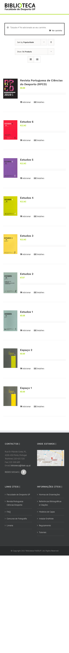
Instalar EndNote (46, 518)
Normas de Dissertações (49, 494)
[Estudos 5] (10, 168)
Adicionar (26, 102)
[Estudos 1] (10, 321)
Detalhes (40, 102)
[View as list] (37, 59)
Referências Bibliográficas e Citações (50, 503)
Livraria (10, 525)
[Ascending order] (51, 42)
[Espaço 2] (10, 358)
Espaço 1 (26, 388)
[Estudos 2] (10, 283)
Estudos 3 (26, 235)
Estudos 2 (26, 273)
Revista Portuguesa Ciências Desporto (15, 503)
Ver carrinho (57, 30)
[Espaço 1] (10, 396)
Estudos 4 (27, 197)
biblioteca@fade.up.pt (20, 465)
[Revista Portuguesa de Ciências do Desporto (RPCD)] (10, 88)
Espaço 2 (26, 350)
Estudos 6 (26, 121)
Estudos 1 (26, 311)
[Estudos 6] (10, 130)
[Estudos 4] (10, 206)
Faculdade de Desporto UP (18, 494)
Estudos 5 (26, 159)
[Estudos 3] (10, 244)
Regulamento (45, 525)
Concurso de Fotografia (17, 518)
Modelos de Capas (47, 511)
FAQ (9, 511)
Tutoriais (42, 532)
